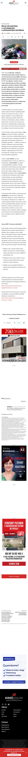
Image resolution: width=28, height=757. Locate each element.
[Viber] (18, 37)
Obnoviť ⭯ (23, 401)
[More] (22, 37)
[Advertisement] (14, 14)
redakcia (8, 33)
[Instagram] (6, 704)
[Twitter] (11, 37)
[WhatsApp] (15, 37)
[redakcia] (3, 33)
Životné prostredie (5, 23)
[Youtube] (9, 704)
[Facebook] (8, 37)
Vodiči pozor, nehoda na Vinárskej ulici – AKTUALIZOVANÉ (20, 613)
